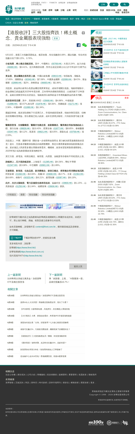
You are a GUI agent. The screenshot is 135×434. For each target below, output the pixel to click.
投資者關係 (52, 375)
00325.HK (29, 177)
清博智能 (9, 383)
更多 (127, 98)
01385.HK (48, 162)
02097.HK (61, 177)
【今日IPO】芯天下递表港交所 (116, 50)
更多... (94, 383)
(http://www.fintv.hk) (33, 256)
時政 (117, 12)
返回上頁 (78, 266)
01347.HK (12, 165)
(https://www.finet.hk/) (26, 247)
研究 (75, 10)
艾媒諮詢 (19, 383)
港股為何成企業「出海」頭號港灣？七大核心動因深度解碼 (44, 322)
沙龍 (63, 10)
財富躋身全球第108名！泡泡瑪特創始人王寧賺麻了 (41, 349)
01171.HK (73, 104)
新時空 (34, 383)
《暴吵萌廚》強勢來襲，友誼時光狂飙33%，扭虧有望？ (43, 343)
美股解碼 (64, 19)
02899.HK (16, 83)
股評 (72, 19)
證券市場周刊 (55, 383)
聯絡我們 (34, 23)
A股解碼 (55, 19)
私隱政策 (83, 375)
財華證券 (62, 3)
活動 (89, 19)
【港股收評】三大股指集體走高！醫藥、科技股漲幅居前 (43, 336)
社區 (112, 19)
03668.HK (48, 100)
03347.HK (12, 132)
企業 (69, 10)
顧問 (33, 12)
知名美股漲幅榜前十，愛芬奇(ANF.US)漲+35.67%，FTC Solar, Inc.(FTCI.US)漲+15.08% (112, 123)
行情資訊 (12, 194)
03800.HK (67, 183)
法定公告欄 (18, 23)
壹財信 (66, 383)
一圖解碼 (36, 19)
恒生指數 (33, 194)
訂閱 (103, 4)
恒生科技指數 (48, 194)
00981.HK (44, 165)
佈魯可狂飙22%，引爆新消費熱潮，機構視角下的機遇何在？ (45, 329)
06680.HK (12, 67)
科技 (119, 10)
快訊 (7, 19)
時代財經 (43, 383)
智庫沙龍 (36, 5)
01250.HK (21, 186)
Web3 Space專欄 (101, 19)
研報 (77, 19)
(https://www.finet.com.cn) (32, 252)
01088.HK (29, 107)
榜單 (50, 10)
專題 (125, 10)
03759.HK (75, 132)
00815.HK (56, 76)
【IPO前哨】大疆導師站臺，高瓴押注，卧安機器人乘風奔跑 (45, 309)
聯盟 (39, 12)
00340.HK (30, 79)
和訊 (27, 383)
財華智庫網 (35, 3)
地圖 (57, 10)
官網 (44, 10)
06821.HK (42, 132)
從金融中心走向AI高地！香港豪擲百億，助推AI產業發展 (43, 356)
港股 (22, 194)
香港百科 (125, 12)
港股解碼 (46, 19)
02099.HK (66, 79)
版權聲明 (63, 375)
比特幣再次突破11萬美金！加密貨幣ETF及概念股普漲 (42, 295)
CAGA (8, 23)
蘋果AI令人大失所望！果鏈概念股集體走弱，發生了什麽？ (44, 302)
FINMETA (53, 3)
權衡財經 (75, 383)
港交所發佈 (16, 19)
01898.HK (12, 104)
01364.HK (78, 174)
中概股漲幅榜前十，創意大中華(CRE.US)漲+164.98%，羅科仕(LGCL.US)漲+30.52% (111, 147)
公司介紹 (31, 375)
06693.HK (46, 83)
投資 (102, 10)
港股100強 (110, 10)
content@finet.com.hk (45, 227)
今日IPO (26, 19)
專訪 (83, 19)
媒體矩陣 (72, 3)
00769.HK (56, 64)
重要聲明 (73, 375)
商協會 (119, 19)
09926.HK (25, 128)
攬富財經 (85, 383)
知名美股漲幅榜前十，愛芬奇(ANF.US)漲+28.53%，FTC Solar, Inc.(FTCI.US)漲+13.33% (112, 198)
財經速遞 (94, 10)
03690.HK (51, 174)
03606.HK (53, 186)
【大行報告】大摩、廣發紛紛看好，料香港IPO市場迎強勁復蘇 (46, 316)
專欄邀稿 (41, 375)
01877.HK (58, 128)
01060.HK (21, 174)
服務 (26, 23)
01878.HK (41, 104)
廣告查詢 (21, 375)
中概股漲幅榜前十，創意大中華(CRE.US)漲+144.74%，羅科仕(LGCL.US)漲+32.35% (111, 222)
